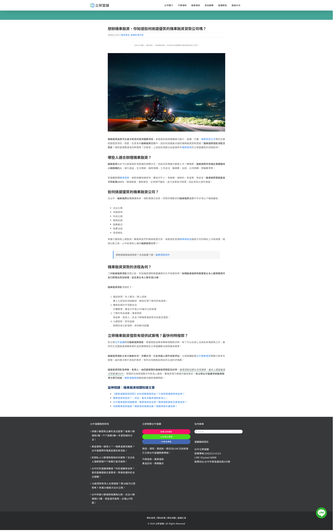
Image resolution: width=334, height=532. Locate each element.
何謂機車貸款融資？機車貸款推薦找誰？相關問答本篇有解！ (145, 406)
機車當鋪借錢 (131, 377)
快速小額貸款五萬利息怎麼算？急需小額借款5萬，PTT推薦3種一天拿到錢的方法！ (113, 435)
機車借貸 (124, 177)
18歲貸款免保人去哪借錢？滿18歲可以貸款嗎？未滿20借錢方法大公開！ (113, 485)
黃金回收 (147, 463)
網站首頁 (151, 517)
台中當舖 (119, 342)
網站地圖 (171, 517)
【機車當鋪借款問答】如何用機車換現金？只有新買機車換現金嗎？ (149, 393)
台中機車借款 (203, 355)
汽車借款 (147, 459)
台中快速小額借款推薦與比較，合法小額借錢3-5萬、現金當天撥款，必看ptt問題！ (113, 498)
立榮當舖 (160, 523)
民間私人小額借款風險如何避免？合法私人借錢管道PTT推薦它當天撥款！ (113, 459)
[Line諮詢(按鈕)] (321, 512)
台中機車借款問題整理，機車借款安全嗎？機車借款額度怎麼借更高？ (150, 402)
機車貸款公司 (208, 139)
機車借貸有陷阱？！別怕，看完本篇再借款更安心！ (140, 398)
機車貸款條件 (162, 254)
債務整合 (159, 463)
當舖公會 (182, 517)
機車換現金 (186, 239)
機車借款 (125, 34)
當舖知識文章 (137, 34)
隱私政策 (161, 517)
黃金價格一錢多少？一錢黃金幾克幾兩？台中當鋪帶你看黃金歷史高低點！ (113, 448)
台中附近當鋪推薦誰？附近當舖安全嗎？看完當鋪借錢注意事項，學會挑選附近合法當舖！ (113, 472)
